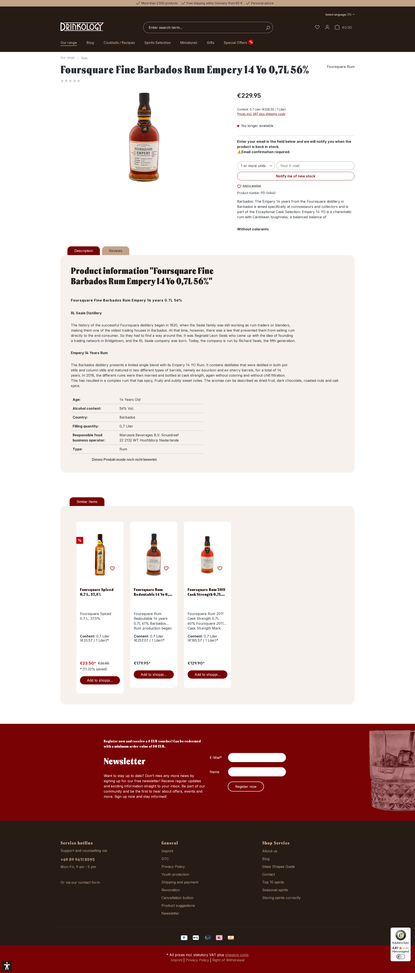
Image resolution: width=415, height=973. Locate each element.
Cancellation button (177, 898)
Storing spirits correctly (281, 898)
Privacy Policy (173, 866)
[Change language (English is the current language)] (339, 15)
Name (214, 772)
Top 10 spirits (273, 882)
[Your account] (327, 27)
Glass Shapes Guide (278, 866)
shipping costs (237, 955)
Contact (268, 874)
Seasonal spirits (275, 890)
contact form (89, 882)
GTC (165, 859)
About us (269, 851)
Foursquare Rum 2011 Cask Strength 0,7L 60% (206, 592)
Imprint (167, 851)
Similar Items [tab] (87, 501)
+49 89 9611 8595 (78, 859)
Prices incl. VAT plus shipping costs (261, 114)
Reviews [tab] (115, 251)
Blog (266, 859)
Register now (246, 786)
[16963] (144, 137)
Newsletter (170, 913)
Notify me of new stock (295, 176)
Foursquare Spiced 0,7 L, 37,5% (97, 592)
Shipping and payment (179, 882)
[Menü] (408, 930)
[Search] (268, 27)
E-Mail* (216, 757)
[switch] (400, 956)
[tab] (83, 250)
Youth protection (175, 874)
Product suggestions (178, 905)
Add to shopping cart (103, 680)
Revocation (170, 890)
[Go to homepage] (82, 26)
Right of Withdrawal (228, 960)
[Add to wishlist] (112, 568)
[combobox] (203, 27)
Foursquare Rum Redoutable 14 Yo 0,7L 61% (153, 592)
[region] (144, 137)
